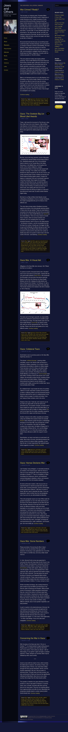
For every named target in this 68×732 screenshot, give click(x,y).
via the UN (34, 322)
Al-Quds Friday (39, 332)
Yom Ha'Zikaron (36, 104)
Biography (6, 45)
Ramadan (32, 249)
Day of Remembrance (29, 102)
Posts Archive (7, 48)
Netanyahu (41, 103)
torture (39, 703)
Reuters (22, 420)
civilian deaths (30, 626)
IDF (47, 102)
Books (5, 56)
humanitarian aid (30, 337)
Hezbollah (37, 699)
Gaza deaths (33, 245)
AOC (31, 242)
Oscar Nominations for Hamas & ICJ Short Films (60, 31)
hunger (35, 337)
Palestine (23, 249)
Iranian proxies (30, 700)
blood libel (38, 100)
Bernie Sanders (44, 242)
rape (22, 532)
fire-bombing (23, 568)
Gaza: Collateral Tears (30, 348)
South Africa (36, 249)
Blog (26, 99)
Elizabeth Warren (24, 245)
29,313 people (43, 373)
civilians (42, 100)
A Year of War (58, 17)
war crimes (36, 629)
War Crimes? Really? (29, 9)
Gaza (35, 102)
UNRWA (22, 705)
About (5, 41)
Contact (6, 70)
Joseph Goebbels (31, 248)
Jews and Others (8, 8)
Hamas (42, 102)
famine (34, 335)
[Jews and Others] (10, 34)
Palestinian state (41, 702)
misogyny (33, 530)
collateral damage (32, 244)
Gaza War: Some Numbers (32, 541)
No (48, 409)
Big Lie (22, 244)
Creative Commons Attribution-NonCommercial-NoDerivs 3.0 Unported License (41, 716)
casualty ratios (24, 626)
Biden (35, 100)
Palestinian (46, 103)
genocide (39, 102)
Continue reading (26, 94)
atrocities (41, 697)
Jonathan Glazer (24, 248)
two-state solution (44, 703)
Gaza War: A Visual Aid (30, 260)
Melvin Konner (36, 716)
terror (28, 703)
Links (5, 66)
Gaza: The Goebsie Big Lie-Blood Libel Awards (32, 115)
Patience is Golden (59, 15)
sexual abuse (26, 532)
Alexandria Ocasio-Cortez (41, 99)
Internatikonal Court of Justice (27, 103)
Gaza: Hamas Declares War (32, 462)
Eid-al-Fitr (31, 335)
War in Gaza (30, 104)
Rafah (22, 104)
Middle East (36, 103)
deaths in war (31, 627)
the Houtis (35, 703)
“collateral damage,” (32, 360)
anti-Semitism (27, 242)
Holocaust (23, 247)
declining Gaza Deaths (40, 244)
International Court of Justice (35, 247)
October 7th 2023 (24, 338)
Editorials (6, 52)
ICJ (45, 102)
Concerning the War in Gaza (32, 638)
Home (5, 38)
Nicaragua (44, 248)
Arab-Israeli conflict (29, 100)
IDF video (40, 529)
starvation (44, 338)
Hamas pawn (23, 337)
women (35, 452)
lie (36, 248)
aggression (33, 99)
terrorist (31, 703)
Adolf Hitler (33, 241)
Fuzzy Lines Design (29, 719)
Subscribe (58, 106)
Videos (6, 59)
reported (46, 214)
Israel (45, 247)
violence (25, 104)
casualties (46, 625)
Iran (42, 247)
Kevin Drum (38, 275)
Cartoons (6, 63)
